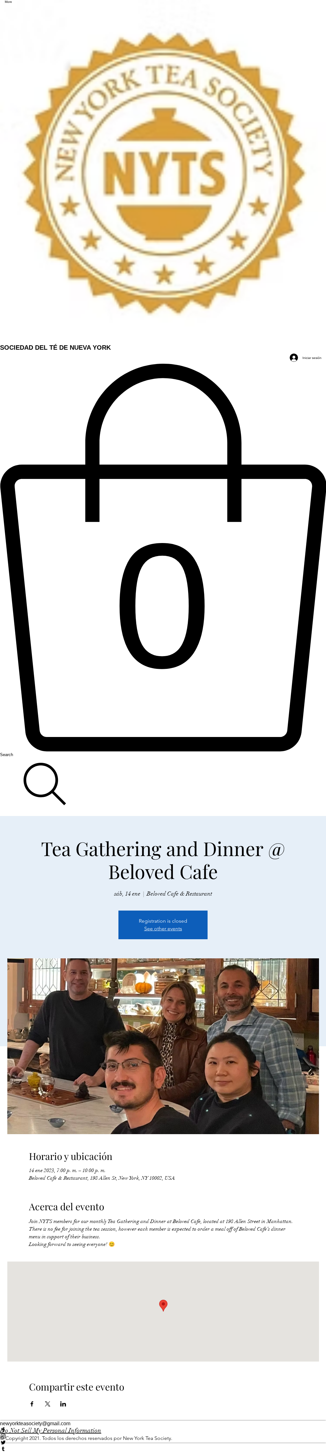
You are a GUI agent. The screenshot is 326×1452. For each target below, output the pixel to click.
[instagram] (163, 1436)
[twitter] (163, 1442)
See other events (163, 929)
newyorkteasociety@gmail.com (35, 1423)
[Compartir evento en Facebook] (32, 1403)
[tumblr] (163, 1449)
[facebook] (163, 1430)
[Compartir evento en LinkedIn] (63, 1403)
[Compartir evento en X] (48, 1403)
